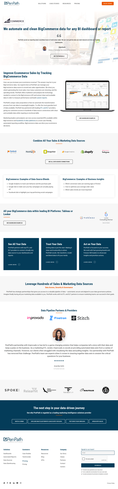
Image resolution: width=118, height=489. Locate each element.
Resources (44, 453)
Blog (42, 457)
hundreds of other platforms (26, 120)
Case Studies (26, 453)
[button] (59, 56)
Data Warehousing (9, 463)
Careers (62, 467)
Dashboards (7, 453)
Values (62, 457)
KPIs (42, 460)
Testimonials (26, 457)
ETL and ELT (44, 108)
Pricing (25, 461)
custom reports (41, 98)
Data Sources (7, 460)
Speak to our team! (87, 449)
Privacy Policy (111, 483)
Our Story (63, 453)
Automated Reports (9, 457)
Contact (62, 463)
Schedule (98, 465)
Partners (63, 460)
